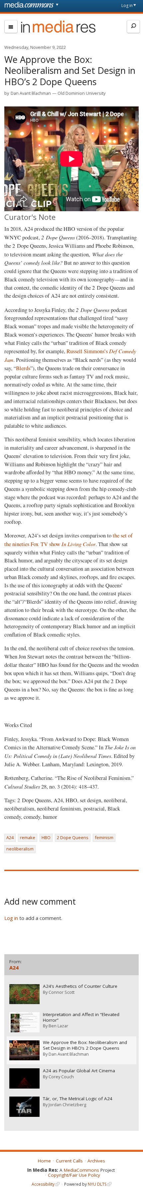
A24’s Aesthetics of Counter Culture (80, 986)
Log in (127, 5)
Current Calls (69, 1161)
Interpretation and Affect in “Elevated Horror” (81, 1017)
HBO (46, 837)
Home (44, 1161)
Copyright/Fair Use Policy (74, 1175)
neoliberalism (20, 849)
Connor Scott (61, 992)
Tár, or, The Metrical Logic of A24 (77, 1099)
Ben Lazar (58, 1026)
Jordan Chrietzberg (67, 1105)
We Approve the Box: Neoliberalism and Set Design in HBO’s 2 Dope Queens (85, 1045)
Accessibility (43, 1184)
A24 (10, 837)
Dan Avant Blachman (31, 93)
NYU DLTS (97, 1184)
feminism (104, 837)
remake (27, 837)
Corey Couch (61, 1077)
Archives (96, 1161)
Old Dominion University (81, 93)
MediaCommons (81, 1170)
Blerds (23, 368)
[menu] (11, 26)
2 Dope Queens (72, 837)
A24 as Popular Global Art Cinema (79, 1071)
